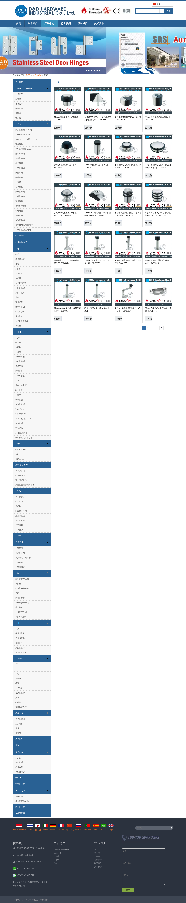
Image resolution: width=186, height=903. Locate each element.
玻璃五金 (19, 713)
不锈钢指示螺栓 (22, 603)
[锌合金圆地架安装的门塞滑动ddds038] (67, 101)
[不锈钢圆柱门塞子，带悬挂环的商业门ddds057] (128, 244)
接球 (17, 683)
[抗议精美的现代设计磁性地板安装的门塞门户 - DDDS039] (98, 101)
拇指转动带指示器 (23, 558)
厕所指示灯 (20, 553)
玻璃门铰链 (20, 719)
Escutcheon (19, 409)
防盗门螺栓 (20, 598)
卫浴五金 (19, 542)
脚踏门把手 (20, 648)
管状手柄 (19, 366)
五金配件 (19, 688)
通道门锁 (19, 316)
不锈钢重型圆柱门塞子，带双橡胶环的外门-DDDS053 (128, 214)
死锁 (17, 264)
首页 (18, 23)
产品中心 (49, 23)
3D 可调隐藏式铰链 (23, 149)
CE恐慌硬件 (20, 475)
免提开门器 (20, 813)
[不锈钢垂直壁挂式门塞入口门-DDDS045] (98, 149)
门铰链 (18, 124)
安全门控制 (20, 521)
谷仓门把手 (20, 797)
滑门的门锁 (20, 293)
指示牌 (18, 342)
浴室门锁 (19, 274)
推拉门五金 (20, 784)
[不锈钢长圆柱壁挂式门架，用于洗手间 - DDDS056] (98, 244)
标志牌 (18, 679)
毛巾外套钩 (20, 772)
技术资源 (99, 23)
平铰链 (18, 182)
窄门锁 (18, 278)
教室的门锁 (20, 307)
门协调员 (19, 530)
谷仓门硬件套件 (22, 801)
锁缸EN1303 (20, 449)
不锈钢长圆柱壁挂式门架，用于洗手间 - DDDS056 (97, 261)
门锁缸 (18, 444)
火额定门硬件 (21, 242)
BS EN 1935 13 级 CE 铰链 (26, 139)
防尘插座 (19, 607)
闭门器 (18, 506)
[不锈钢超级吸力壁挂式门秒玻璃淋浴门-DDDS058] (158, 244)
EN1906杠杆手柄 (22, 433)
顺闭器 (18, 347)
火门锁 (18, 269)
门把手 (18, 332)
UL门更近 (19, 497)
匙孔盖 (18, 113)
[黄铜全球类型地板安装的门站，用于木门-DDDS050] (67, 196)
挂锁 (17, 745)
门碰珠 (18, 352)
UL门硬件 (19, 82)
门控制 (18, 491)
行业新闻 (66, 23)
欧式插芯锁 (20, 259)
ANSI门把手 (20, 376)
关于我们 (33, 23)
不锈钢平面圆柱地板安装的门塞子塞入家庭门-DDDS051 (97, 214)
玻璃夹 (18, 728)
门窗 (17, 674)
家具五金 (19, 752)
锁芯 (17, 254)
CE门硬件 (19, 235)
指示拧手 (19, 118)
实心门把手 (20, 361)
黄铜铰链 (19, 216)
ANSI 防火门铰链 (22, 135)
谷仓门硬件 (20, 791)
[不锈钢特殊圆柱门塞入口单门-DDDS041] (158, 101)
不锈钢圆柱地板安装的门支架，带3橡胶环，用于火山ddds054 (158, 214)
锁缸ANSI (19, 459)
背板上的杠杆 (21, 385)
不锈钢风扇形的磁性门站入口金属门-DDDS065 (158, 309)
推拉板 (18, 702)
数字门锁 (19, 739)
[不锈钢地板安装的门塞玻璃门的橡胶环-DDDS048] (128, 149)
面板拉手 (19, 104)
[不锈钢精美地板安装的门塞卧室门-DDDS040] (128, 101)
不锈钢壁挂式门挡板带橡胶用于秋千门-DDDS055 (67, 261)
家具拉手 (19, 423)
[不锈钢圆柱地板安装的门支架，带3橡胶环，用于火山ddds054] (158, 196)
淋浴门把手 (20, 404)
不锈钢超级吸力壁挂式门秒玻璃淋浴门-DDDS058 (158, 261)
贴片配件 (19, 724)
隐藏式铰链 (20, 154)
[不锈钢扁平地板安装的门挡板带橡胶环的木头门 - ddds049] (158, 149)
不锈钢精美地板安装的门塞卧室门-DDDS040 (128, 118)
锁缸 (17, 454)
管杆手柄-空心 (21, 414)
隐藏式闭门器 (21, 511)
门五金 (18, 536)
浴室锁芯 (19, 548)
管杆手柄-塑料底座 (23, 419)
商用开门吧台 (21, 480)
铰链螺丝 (19, 211)
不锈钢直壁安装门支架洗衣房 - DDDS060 (97, 309)
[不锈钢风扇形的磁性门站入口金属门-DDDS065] (158, 292)
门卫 (17, 669)
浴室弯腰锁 (20, 567)
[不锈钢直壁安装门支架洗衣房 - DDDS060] (98, 292)
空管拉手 (19, 94)
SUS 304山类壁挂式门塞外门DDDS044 (66, 166)
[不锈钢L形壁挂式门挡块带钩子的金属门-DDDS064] (128, 292)
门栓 (17, 573)
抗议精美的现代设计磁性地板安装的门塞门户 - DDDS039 (97, 118)
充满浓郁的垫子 (22, 707)
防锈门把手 (20, 371)
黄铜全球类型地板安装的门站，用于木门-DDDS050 (67, 214)
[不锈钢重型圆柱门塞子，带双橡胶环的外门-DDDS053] (128, 196)
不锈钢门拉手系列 (23, 88)
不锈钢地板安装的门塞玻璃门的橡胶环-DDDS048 (128, 166)
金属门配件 (20, 693)
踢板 (17, 698)
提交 (128, 890)
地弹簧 (18, 733)
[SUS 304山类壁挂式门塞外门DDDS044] (67, 149)
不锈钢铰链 (20, 168)
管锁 (17, 297)
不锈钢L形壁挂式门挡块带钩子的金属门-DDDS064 (128, 309)
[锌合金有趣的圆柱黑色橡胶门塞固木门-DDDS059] (67, 292)
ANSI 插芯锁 (20, 283)
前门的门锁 (20, 288)
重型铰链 (19, 144)
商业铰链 (19, 201)
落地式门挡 (20, 633)
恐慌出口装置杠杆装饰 (24, 485)
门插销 (18, 338)
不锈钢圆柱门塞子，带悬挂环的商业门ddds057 (128, 261)
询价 (59, 127)
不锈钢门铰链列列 (23, 230)
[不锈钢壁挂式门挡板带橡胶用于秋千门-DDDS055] (67, 244)
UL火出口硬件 (21, 471)
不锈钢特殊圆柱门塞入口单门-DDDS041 (157, 118)
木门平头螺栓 (21, 617)
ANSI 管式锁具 (21, 321)
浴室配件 (19, 562)
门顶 (17, 623)
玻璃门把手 (20, 109)
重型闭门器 (20, 516)
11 (156, 328)
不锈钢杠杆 (20, 357)
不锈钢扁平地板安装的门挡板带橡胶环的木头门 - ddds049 (158, 166)
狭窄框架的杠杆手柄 (24, 438)
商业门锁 (19, 302)
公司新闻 (98, 860)
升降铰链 (19, 173)
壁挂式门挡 (20, 638)
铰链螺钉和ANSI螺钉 (24, 225)
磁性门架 (19, 643)
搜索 (168, 11)
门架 (17, 629)
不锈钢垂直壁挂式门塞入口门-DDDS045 (97, 166)
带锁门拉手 (20, 428)
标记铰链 (19, 163)
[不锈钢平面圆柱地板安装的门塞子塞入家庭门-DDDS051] (98, 196)
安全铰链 (19, 187)
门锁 (17, 249)
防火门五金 (20, 807)
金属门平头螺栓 (22, 588)
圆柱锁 (18, 326)
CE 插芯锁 (19, 312)
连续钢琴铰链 (21, 206)
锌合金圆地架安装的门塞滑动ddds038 (66, 118)
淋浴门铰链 (20, 220)
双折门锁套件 (21, 653)
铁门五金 (19, 778)
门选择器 (19, 525)
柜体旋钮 (19, 767)
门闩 (17, 593)
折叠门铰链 (20, 196)
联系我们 (82, 23)
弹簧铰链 (19, 177)
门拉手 (18, 395)
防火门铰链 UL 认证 (23, 130)
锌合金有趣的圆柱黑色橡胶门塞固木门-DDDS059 (67, 309)
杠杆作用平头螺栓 (23, 579)
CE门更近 (19, 501)
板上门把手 (20, 390)
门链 (17, 664)
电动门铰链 (20, 158)
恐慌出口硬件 (21, 465)
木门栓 (18, 584)
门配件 (18, 658)
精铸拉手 (19, 99)
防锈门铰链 (20, 192)
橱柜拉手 (19, 762)
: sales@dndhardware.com (27, 862)
